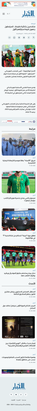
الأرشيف (13, 400)
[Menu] (4, 14)
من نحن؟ (24, 400)
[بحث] (7, 14)
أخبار (34, 158)
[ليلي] (10, 14)
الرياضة (33, 23)
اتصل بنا (18, 400)
